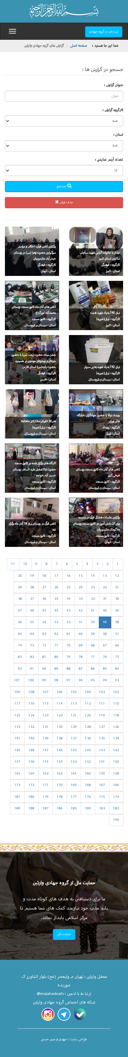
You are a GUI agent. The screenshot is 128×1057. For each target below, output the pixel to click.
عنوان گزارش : (113, 85)
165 (17, 773)
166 (116, 785)
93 (117, 680)
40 (105, 610)
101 (17, 680)
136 (88, 738)
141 (17, 738)
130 (60, 727)
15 (81, 575)
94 (105, 680)
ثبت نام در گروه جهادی (103, 31)
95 (93, 680)
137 (74, 738)
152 (88, 761)
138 (60, 738)
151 (102, 761)
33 (81, 598)
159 (102, 773)
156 (31, 761)
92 (20, 668)
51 (81, 622)
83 (20, 657)
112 (88, 703)
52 (69, 622)
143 (102, 750)
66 (117, 645)
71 (56, 645)
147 (46, 750)
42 (81, 610)
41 (93, 610)
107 (46, 692)
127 (102, 727)
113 (74, 703)
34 (69, 598)
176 (88, 797)
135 (102, 738)
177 (74, 797)
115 (46, 703)
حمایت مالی (64, 934)
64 (32, 634)
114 (60, 703)
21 (117, 587)
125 (17, 715)
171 (46, 785)
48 (117, 622)
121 (74, 715)
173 (17, 785)
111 (102, 703)
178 (60, 797)
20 (20, 575)
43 (69, 610)
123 (46, 715)
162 (60, 773)
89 (56, 668)
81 (44, 657)
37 (32, 598)
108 (31, 692)
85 (105, 668)
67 (105, 645)
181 (17, 797)
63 (44, 634)
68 (93, 645)
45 (44, 610)
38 (20, 598)
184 (88, 808)
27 (44, 587)
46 (32, 610)
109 (17, 692)
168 (88, 785)
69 (81, 645)
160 (88, 773)
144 (88, 750)
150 (116, 761)
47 (20, 610)
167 (102, 785)
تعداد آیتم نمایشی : (109, 159)
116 (31, 703)
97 (69, 680)
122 (60, 715)
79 (69, 657)
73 (32, 645)
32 (93, 598)
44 (56, 610)
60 (81, 634)
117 (17, 703)
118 (116, 715)
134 (116, 738)
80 (56, 657)
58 (105, 634)
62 (56, 634)
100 (31, 680)
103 (102, 692)
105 (74, 692)
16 (69, 575)
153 (74, 761)
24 (81, 587)
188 (31, 808)
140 (31, 738)
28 (32, 587)
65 (20, 634)
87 (81, 668)
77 (93, 657)
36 (44, 598)
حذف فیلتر (66, 202)
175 (102, 797)
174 (116, 797)
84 (117, 668)
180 (31, 797)
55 (32, 622)
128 (88, 727)
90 (44, 668)
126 (116, 727)
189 (17, 808)
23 (93, 587)
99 (44, 680)
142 (116, 750)
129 (74, 727)
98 (56, 680)
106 (60, 692)
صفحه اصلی (78, 45)
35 (56, 598)
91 (32, 668)
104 (88, 692)
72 (44, 645)
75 (117, 657)
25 (69, 587)
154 (60, 761)
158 (116, 773)
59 (93, 634)
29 (20, 587)
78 (81, 657)
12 (117, 575)
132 (31, 727)
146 (60, 750)
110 (116, 703)
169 (74, 785)
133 (17, 727)
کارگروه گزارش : (112, 110)
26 (56, 587)
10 (25, 564)
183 (102, 808)
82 (32, 657)
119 (102, 715)
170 (60, 785)
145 (74, 750)
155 (46, 761)
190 (116, 820)
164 (31, 773)
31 (105, 598)
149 (17, 750)
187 (46, 808)
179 (46, 797)
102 (116, 692)
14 (93, 575)
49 (105, 622)
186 (60, 808)
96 (81, 680)
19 (32, 575)
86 (93, 668)
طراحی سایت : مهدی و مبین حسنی (64, 1039)
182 (116, 808)
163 (46, 773)
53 (56, 622)
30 (117, 598)
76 (105, 657)
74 (20, 645)
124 (31, 715)
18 (44, 575)
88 (69, 668)
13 (105, 575)
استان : (118, 134)
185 (74, 808)
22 (105, 587)
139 (46, 738)
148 (31, 750)
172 (31, 785)
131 (46, 727)
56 (20, 622)
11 (13, 564)
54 (44, 622)
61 (69, 634)
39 (117, 610)
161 (74, 773)
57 (117, 634)
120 (88, 715)
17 (56, 575)
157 (17, 761)
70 (69, 645)
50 (93, 622)
